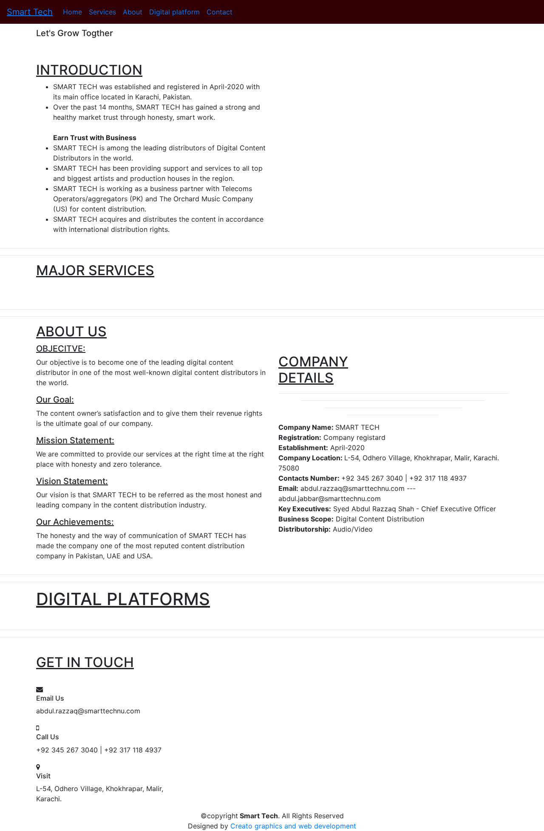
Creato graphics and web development (293, 826)
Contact (219, 12)
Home (72, 12)
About (132, 12)
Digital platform (174, 12)
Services (102, 12)
